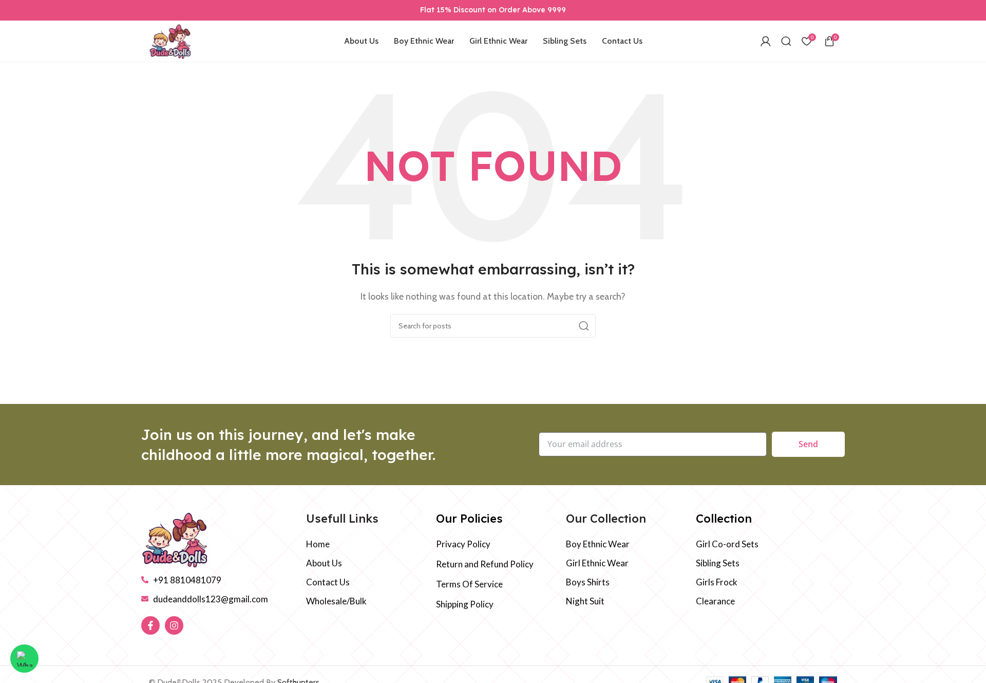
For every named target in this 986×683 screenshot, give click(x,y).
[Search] (786, 41)
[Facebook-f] (150, 625)
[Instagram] (174, 625)
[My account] (765, 41)
